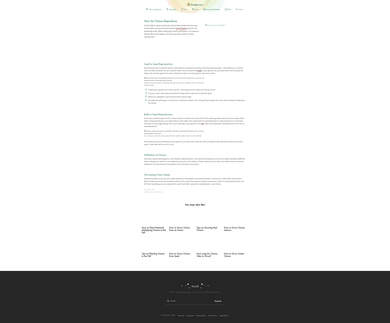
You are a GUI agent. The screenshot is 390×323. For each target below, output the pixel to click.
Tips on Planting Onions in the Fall (153, 255)
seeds (199, 70)
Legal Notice (223, 315)
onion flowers (181, 28)
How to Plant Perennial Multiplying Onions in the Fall (154, 230)
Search (240, 9)
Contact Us (190, 315)
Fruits (185, 9)
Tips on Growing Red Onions (207, 229)
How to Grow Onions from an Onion (179, 229)
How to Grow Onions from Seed (179, 255)
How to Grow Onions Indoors (234, 229)
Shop (229, 9)
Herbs (196, 9)
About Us (181, 315)
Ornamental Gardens (213, 9)
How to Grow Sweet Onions (234, 255)
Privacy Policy (201, 315)
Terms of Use (212, 315)
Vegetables (172, 9)
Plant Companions (155, 9)
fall (202, 124)
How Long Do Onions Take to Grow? (207, 255)
